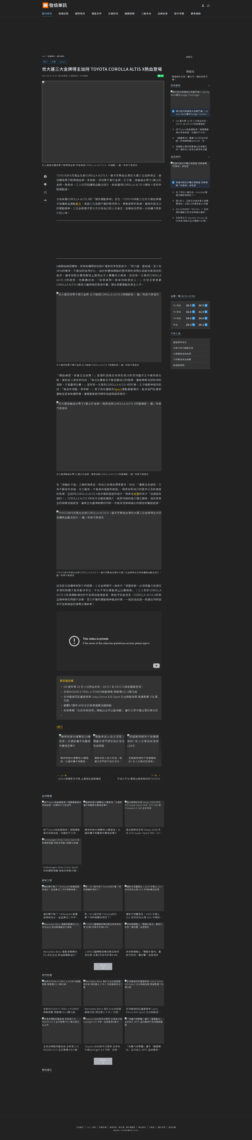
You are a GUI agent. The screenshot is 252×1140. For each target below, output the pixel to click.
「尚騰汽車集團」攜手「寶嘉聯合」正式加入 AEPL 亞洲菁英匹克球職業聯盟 (143, 1048)
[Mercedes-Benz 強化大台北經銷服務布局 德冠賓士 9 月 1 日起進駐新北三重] (103, 993)
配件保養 (179, 13)
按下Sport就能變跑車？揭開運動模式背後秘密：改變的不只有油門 (61, 831)
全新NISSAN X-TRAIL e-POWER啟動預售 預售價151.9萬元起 (100, 692)
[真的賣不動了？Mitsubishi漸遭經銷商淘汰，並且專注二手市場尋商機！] (61, 898)
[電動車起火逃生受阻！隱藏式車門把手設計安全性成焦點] (109, 744)
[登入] (203, 5)
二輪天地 (146, 13)
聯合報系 (142, 1127)
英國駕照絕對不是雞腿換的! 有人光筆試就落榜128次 (143, 759)
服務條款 (113, 1127)
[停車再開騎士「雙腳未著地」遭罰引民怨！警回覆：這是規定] (144, 936)
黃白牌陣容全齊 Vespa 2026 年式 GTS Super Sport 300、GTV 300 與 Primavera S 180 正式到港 (144, 831)
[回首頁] (58, 5)
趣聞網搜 (130, 13)
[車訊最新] (209, 85)
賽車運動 (196, 13)
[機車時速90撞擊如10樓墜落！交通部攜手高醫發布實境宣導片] (75, 744)
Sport (62, 61)
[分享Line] (45, 184)
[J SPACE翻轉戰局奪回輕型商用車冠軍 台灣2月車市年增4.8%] (103, 936)
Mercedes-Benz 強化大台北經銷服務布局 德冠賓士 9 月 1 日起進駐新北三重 (103, 1010)
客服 (94, 1127)
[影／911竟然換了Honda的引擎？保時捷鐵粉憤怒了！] (103, 898)
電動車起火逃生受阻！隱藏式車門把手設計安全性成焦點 (108, 759)
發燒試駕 (64, 13)
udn (44, 56)
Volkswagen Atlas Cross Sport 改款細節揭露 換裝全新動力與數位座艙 (61, 869)
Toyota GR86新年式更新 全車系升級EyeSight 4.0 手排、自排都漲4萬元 (102, 1048)
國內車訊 (47, 13)
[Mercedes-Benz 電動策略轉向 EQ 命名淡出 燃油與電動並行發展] (61, 936)
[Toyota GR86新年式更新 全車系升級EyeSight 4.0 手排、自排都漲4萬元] (103, 1030)
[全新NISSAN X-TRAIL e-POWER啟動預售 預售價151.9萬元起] (61, 993)
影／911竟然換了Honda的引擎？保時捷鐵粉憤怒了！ (101, 915)
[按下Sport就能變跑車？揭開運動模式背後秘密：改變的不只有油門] (61, 814)
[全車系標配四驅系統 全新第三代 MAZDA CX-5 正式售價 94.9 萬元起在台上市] (61, 1030)
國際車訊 (80, 13)
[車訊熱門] (209, 157)
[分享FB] (45, 176)
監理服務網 (178, 365)
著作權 (121, 1127)
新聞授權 (102, 1127)
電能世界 (97, 13)
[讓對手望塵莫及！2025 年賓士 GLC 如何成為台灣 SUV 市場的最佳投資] (144, 898)
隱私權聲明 (130, 1127)
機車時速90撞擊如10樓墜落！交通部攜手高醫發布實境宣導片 (74, 759)
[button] (208, 5)
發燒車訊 (51, 56)
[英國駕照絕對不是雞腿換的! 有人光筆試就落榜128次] (143, 744)
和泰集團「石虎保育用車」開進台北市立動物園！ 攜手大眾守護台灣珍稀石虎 (111, 710)
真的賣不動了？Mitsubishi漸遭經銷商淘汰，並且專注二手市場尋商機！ (60, 915)
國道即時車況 (180, 342)
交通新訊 (113, 13)
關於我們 (161, 1127)
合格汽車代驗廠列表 (183, 347)
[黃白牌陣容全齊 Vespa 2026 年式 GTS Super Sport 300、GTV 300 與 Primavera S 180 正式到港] (144, 814)
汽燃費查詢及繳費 (182, 359)
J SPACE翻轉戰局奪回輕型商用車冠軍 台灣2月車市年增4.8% (102, 953)
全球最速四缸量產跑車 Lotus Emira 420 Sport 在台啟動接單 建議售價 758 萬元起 (111, 698)
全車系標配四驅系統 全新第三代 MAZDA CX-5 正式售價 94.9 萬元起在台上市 (61, 1048)
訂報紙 (152, 1127)
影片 (45, 61)
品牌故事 (163, 13)
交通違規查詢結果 (182, 353)
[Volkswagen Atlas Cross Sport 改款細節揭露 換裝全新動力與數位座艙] (61, 851)
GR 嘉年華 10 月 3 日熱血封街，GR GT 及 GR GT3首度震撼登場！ (104, 687)
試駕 (54, 61)
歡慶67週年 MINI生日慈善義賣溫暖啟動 (88, 705)
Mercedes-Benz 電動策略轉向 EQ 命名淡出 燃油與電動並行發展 (60, 953)
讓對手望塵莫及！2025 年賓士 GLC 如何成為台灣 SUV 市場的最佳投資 (144, 915)
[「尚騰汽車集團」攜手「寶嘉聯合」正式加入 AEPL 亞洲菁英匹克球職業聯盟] (144, 1030)
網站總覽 (172, 1127)
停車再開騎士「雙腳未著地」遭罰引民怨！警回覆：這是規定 (143, 953)
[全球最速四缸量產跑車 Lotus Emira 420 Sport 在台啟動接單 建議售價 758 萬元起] (144, 993)
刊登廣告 (80, 1127)
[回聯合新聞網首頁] (45, 5)
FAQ (88, 1127)
